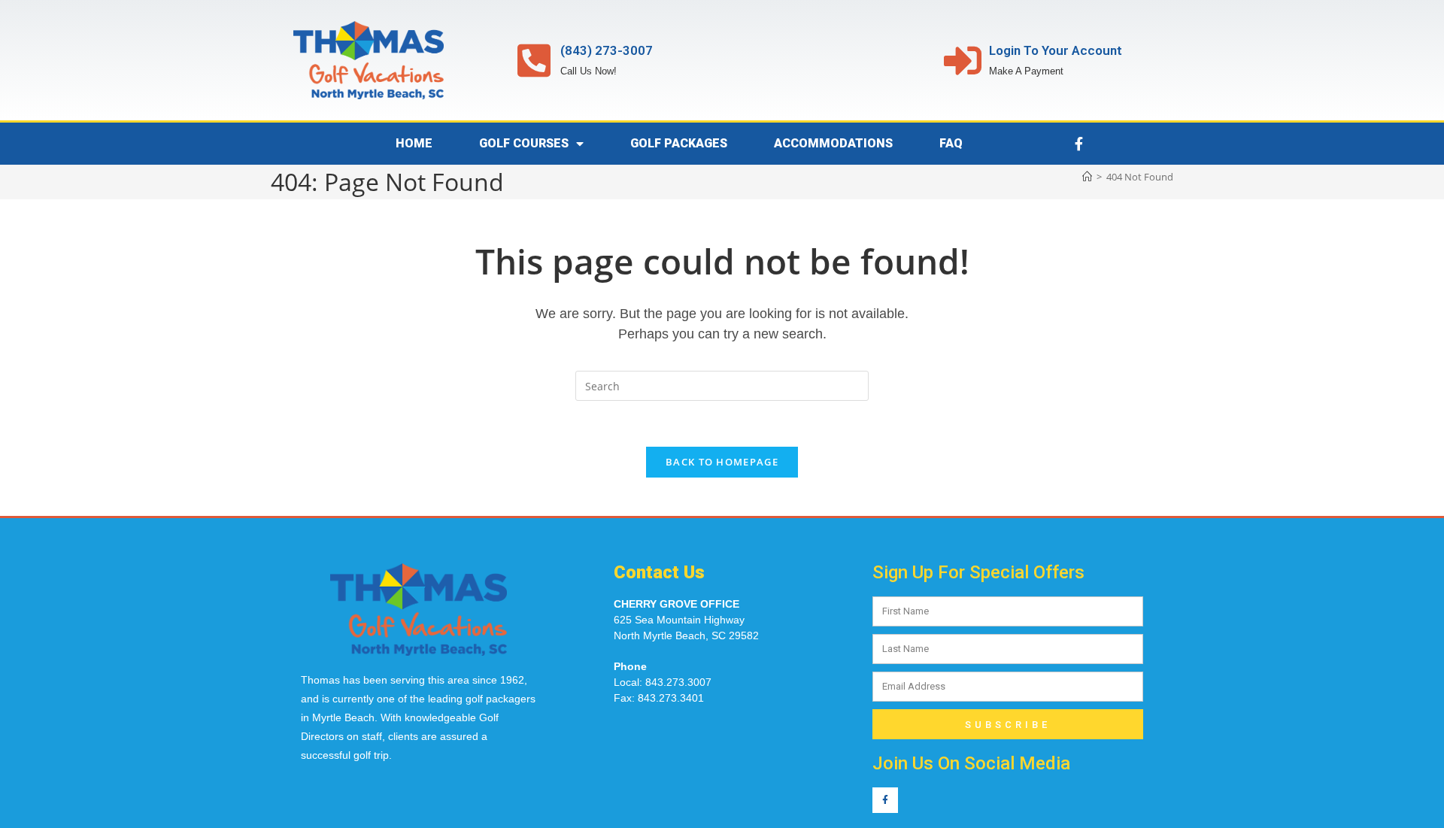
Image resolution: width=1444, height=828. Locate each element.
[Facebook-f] (1078, 143)
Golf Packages (678, 143)
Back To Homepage (722, 462)
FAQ (951, 143)
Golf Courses (524, 143)
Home (414, 143)
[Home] (1087, 176)
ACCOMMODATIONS (833, 143)
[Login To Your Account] (962, 60)
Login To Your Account (1055, 50)
